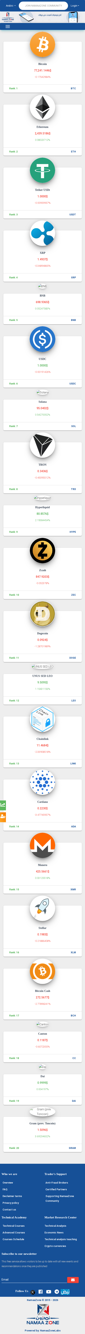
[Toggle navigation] (7, 26)
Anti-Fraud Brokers (56, 1182)
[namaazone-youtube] (48, 1292)
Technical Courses (14, 1225)
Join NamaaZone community (43, 5)
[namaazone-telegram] (57, 1292)
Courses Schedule (13, 1239)
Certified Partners (56, 1189)
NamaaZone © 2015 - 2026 (42, 1300)
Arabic (10, 5)
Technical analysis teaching (60, 1239)
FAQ (5, 1189)
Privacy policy (11, 1202)
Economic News (53, 1232)
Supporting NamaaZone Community (59, 1198)
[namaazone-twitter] (32, 1292)
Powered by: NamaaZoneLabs (42, 1330)
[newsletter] (73, 1280)
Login (74, 5)
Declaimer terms (12, 1196)
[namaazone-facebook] (40, 1292)
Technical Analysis (55, 1225)
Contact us (9, 1209)
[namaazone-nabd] (65, 1292)
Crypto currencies (55, 1246)
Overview (8, 1182)
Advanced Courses (14, 1232)
